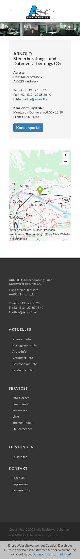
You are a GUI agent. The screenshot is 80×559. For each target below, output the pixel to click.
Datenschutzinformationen (51, 554)
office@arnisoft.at (36, 99)
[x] (70, 553)
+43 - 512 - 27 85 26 (32, 90)
